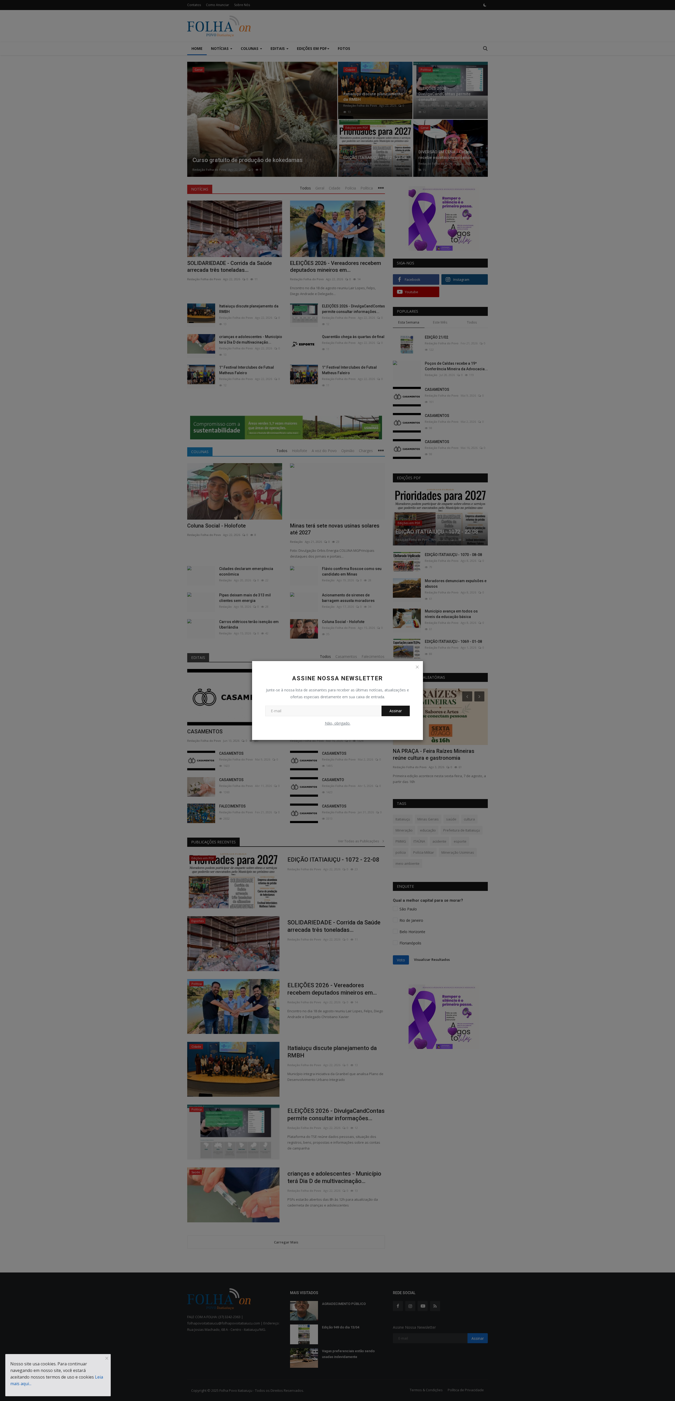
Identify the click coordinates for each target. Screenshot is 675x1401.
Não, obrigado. (337, 723)
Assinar (395, 710)
